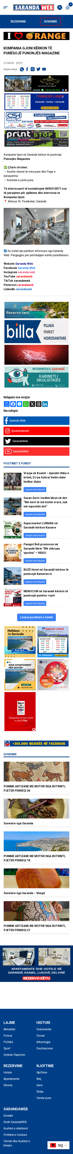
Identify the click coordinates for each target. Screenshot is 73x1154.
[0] (67, 7)
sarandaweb (24, 276)
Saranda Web (24, 263)
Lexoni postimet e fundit (36, 617)
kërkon (42, 154)
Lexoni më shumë (35, 489)
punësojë (55, 154)
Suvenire (50, 21)
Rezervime (18, 21)
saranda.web (26, 272)
